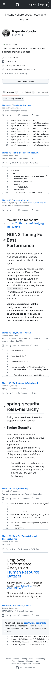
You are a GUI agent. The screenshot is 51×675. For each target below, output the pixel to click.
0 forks (14, 115)
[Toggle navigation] (3, 4)
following (21, 73)
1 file (6, 115)
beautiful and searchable (35, 623)
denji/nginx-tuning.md (37, 203)
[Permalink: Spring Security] (5, 427)
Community (40, 659)
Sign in (32, 4)
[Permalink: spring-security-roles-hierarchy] (5, 407)
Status (31, 659)
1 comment (25, 346)
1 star (36, 393)
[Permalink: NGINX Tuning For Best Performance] (5, 240)
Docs (14, 661)
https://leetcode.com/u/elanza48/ (20, 69)
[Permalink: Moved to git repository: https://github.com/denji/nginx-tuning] (5, 223)
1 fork (14, 163)
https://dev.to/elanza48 (16, 65)
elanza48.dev (11, 57)
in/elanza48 (10, 61)
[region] (25, 132)
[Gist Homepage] (17, 4)
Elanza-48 (6, 105)
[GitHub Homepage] (17, 668)
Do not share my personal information (25, 664)
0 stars (36, 115)
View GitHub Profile (25, 81)
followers (10, 73)
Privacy (16, 659)
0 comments (25, 115)
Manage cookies (32, 661)
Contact (21, 661)
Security (24, 659)
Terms (8, 659)
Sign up (44, 4)
